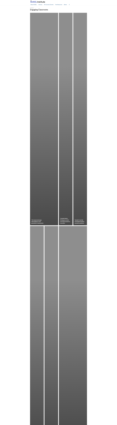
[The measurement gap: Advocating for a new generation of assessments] (44, 119)
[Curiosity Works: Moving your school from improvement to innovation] (66, 119)
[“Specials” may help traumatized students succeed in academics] (80, 119)
